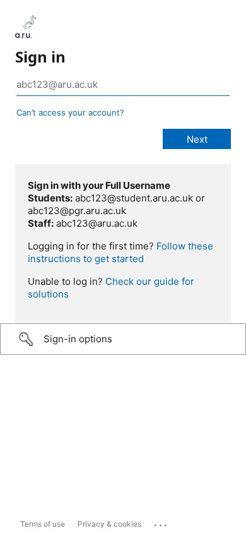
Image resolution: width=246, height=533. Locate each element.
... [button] (161, 522)
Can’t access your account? (70, 112)
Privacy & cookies (109, 524)
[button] (123, 339)
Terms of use (42, 524)
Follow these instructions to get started (120, 252)
